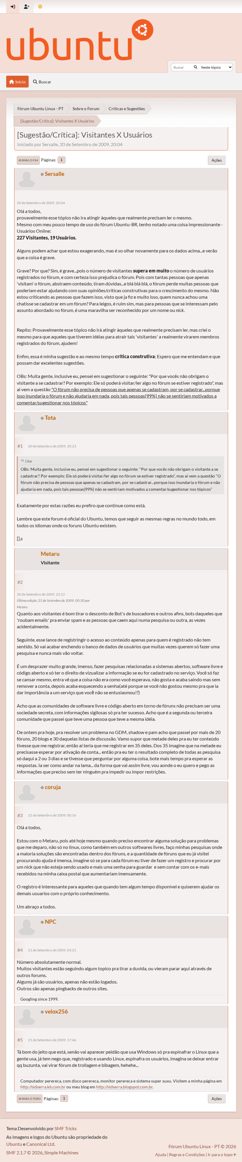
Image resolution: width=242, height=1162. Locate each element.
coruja (53, 787)
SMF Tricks (66, 1128)
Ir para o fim (28, 160)
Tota (50, 417)
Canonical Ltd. (40, 1144)
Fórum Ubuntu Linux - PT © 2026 (202, 1146)
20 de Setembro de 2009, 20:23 (52, 446)
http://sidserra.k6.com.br (43, 1086)
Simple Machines (61, 1152)
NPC (50, 921)
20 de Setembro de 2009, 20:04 (41, 203)
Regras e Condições (187, 1154)
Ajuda (160, 1154)
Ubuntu (14, 1144)
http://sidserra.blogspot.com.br (124, 1086)
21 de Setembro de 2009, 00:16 (52, 815)
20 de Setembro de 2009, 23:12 (41, 594)
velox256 (56, 1011)
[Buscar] (195, 67)
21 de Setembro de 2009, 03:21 (52, 950)
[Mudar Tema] (40, 6)
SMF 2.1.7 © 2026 (24, 1152)
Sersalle (54, 173)
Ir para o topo (30, 1098)
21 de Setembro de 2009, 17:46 (52, 1040)
